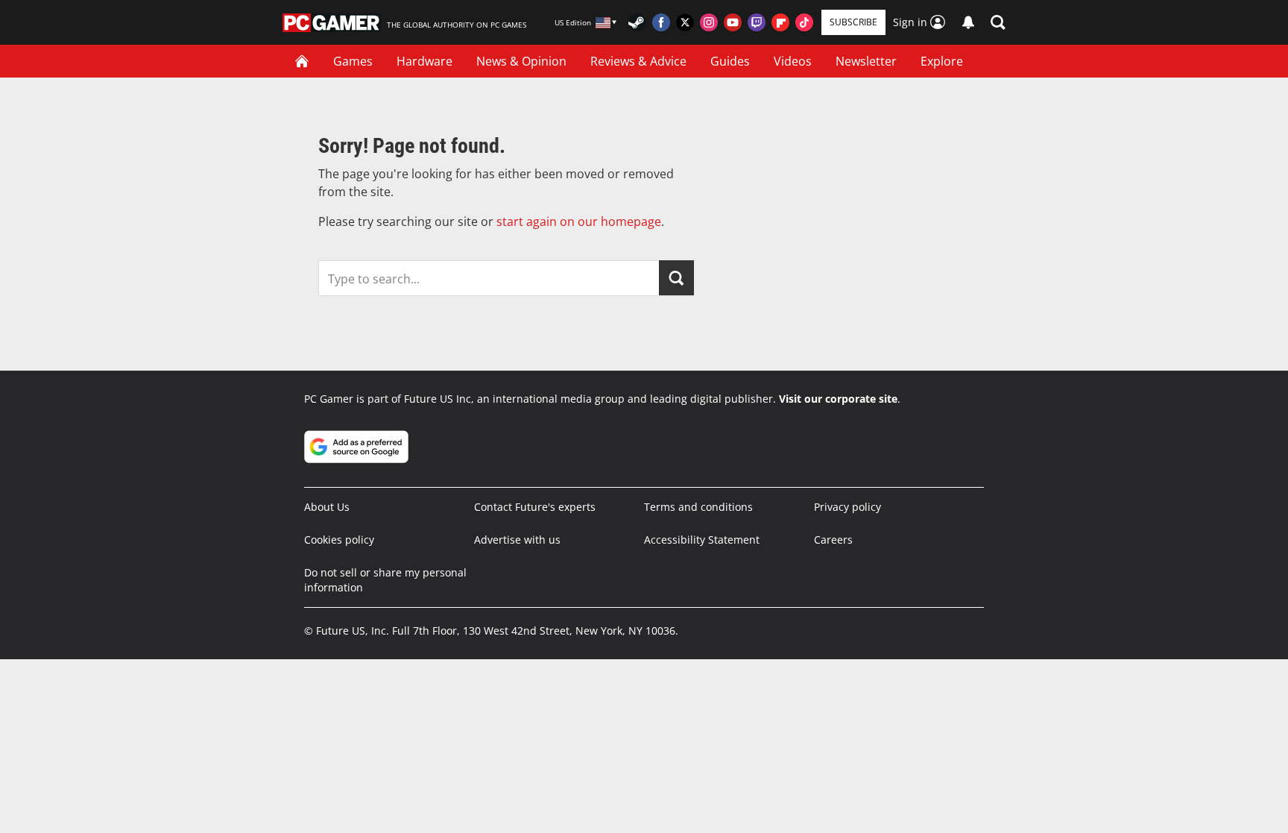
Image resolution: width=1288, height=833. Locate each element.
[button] (998, 22)
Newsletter (866, 61)
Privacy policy (847, 507)
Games (353, 61)
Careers (833, 539)
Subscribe (853, 22)
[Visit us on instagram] (709, 22)
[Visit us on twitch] (756, 22)
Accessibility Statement (702, 539)
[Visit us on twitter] (685, 22)
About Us (327, 507)
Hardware (424, 61)
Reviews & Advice (638, 61)
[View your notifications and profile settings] (968, 22)
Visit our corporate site (838, 399)
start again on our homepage (578, 221)
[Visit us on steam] (637, 22)
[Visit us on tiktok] (804, 22)
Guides (730, 61)
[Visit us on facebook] (661, 22)
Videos (793, 61)
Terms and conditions (698, 507)
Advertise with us (517, 539)
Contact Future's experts (535, 507)
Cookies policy (339, 539)
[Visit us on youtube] (733, 22)
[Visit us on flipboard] (780, 22)
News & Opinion (521, 61)
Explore (942, 61)
